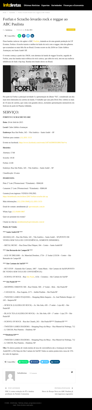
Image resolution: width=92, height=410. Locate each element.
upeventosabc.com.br (37, 207)
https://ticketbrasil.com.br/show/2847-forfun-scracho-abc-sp (25, 196)
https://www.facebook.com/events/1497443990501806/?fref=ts (43, 143)
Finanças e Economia (73, 5)
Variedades (56, 5)
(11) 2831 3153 (26, 138)
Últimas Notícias (32, 5)
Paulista (36, 41)
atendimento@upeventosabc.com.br (30, 222)
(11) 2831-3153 (36, 201)
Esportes (45, 5)
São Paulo (30, 277)
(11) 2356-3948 (23, 201)
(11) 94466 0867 (18, 212)
